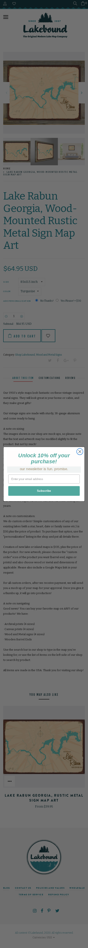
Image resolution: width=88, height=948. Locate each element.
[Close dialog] (80, 451)
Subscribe (44, 490)
